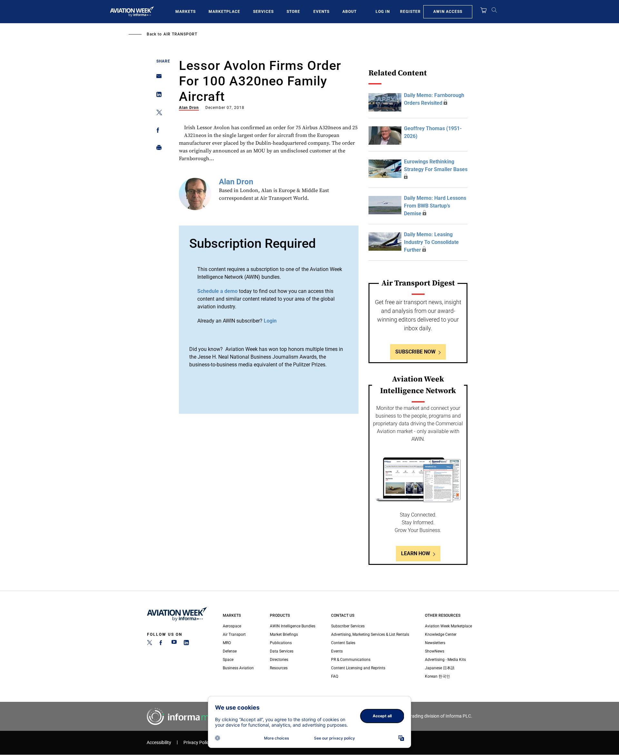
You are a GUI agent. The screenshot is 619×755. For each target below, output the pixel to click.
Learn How (415, 553)
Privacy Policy (197, 742)
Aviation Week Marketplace (448, 626)
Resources (279, 668)
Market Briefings (284, 634)
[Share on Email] (157, 78)
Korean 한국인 (437, 676)
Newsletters (435, 643)
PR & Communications (350, 659)
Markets (185, 11)
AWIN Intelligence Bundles (292, 626)
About (349, 11)
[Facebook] (161, 644)
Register (410, 11)
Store (293, 11)
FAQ (334, 676)
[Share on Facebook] (157, 131)
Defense (230, 651)
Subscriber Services (348, 626)
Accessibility (159, 742)
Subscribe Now (415, 352)
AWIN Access (447, 11)
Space (228, 659)
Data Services (281, 651)
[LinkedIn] (186, 644)
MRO (227, 643)
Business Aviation (238, 668)
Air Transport (180, 34)
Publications (281, 643)
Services (263, 11)
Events (321, 11)
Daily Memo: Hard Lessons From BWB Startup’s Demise (435, 206)
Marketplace (224, 11)
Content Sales (343, 643)
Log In (383, 11)
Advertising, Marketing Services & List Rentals (370, 634)
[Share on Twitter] (157, 114)
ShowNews (434, 651)
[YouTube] (174, 644)
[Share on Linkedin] (157, 96)
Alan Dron (189, 107)
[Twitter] (149, 644)
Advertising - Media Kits (445, 659)
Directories (279, 659)
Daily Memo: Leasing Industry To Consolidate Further (431, 242)
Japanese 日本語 (440, 668)
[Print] (157, 149)
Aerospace (232, 626)
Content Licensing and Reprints (358, 668)
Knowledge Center (441, 634)
